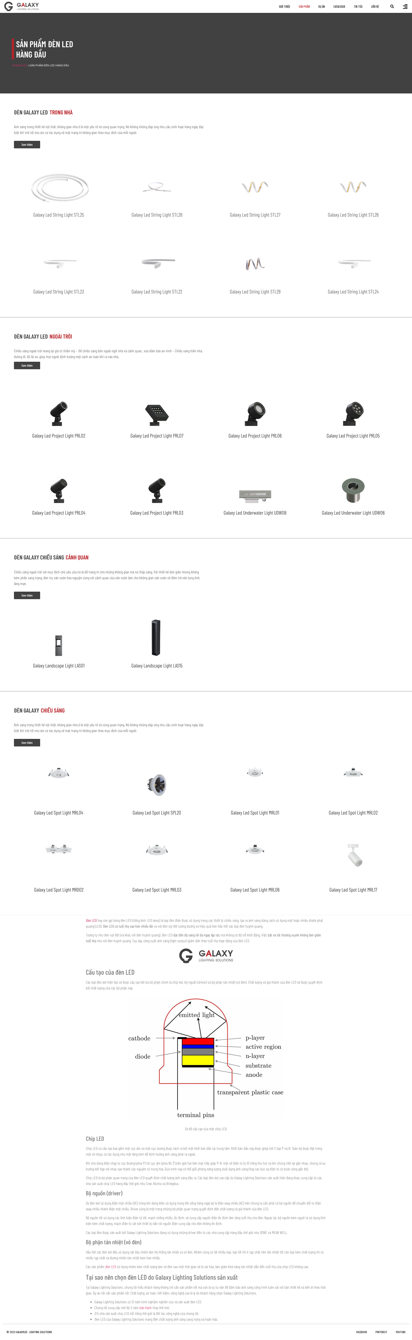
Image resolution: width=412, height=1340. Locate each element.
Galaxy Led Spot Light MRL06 (255, 889)
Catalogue (339, 6)
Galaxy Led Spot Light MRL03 (157, 889)
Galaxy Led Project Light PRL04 (58, 512)
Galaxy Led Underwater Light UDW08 (255, 512)
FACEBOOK (361, 1332)
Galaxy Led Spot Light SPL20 (157, 812)
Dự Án (321, 6)
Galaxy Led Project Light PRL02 (58, 435)
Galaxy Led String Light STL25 (58, 214)
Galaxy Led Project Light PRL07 (156, 435)
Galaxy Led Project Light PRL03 (156, 512)
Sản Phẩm (304, 6)
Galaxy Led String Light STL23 (58, 291)
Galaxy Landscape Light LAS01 (59, 665)
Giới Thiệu (284, 6)
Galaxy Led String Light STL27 (255, 214)
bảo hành (145, 1307)
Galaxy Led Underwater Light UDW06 (353, 512)
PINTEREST (381, 1332)
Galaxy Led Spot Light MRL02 (353, 812)
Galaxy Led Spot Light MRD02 (58, 889)
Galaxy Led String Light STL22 (157, 291)
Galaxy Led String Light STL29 (255, 291)
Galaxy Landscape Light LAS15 (157, 665)
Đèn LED (91, 920)
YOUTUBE (401, 1332)
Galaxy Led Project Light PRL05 (353, 435)
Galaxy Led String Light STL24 (353, 291)
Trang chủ (19, 65)
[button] (392, 6)
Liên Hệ (375, 6)
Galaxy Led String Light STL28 (157, 214)
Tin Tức (358, 6)
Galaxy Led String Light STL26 (353, 214)
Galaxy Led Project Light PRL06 (255, 435)
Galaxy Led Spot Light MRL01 (255, 812)
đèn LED (110, 1266)
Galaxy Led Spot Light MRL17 (353, 889)
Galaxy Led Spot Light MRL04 (58, 812)
